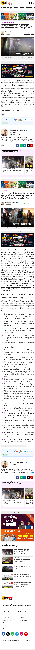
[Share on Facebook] (17, 145)
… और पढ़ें (32, 141)
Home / (2, 22)
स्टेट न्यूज (9, 8)
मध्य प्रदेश (16, 8)
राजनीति (22, 8)
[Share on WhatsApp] (21, 145)
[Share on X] (28, 145)
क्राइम (5, 22)
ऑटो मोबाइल (29, 8)
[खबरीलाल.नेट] (8, 3)
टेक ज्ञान (5, 190)
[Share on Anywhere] (31, 145)
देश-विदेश (3, 8)
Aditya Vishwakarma (11, 32)
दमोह (3, 114)
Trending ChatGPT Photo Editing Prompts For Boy (13, 446)
